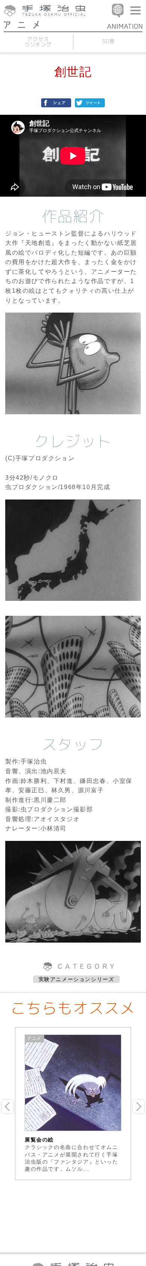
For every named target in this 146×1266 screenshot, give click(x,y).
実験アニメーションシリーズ (77, 979)
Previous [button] (7, 1106)
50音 (108, 40)
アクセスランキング (37, 42)
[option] (73, 1103)
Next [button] (138, 1106)
